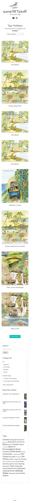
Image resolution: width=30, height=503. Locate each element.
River (22, 461)
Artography (14, 440)
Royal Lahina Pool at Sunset (15, 246)
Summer (6, 466)
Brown (9, 444)
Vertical (19, 470)
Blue (5, 444)
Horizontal (7, 454)
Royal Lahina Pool (15, 106)
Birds (10, 442)
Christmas (5, 446)
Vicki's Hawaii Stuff (8, 385)
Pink (8, 461)
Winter (22, 473)
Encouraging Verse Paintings (11, 381)
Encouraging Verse (12, 449)
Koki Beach (15, 65)
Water (5, 473)
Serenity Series (8, 464)
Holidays (24, 451)
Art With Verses (7, 376)
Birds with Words (19, 442)
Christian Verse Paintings (10, 378)
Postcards (13, 461)
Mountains (18, 456)
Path (19, 459)
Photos (5, 372)
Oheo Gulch (15, 329)
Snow (17, 464)
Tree (11, 466)
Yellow (5, 475)
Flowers (6, 451)
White (17, 473)
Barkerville (5, 442)
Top (14, 500)
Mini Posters (6, 367)
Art (3, 361)
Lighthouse (17, 454)
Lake (13, 454)
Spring (21, 464)
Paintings (5, 369)
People (23, 459)
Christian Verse (18, 444)
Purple (18, 461)
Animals (6, 440)
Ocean (10, 459)
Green (18, 451)
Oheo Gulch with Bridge (15, 287)
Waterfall (12, 473)
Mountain (12, 457)
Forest (12, 451)
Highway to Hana (15, 205)
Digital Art (6, 364)
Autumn (21, 440)
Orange (16, 459)
